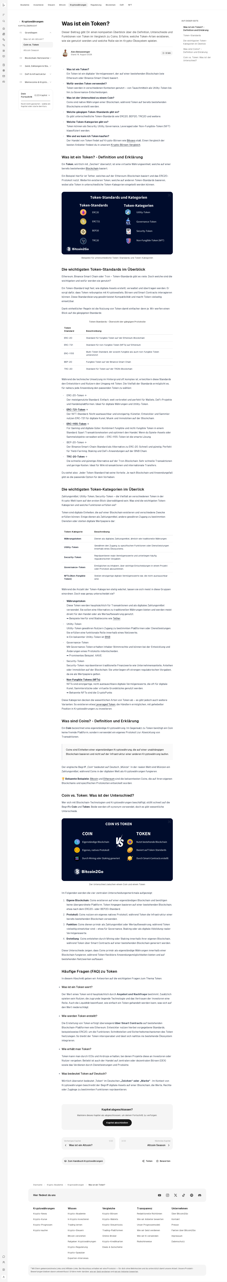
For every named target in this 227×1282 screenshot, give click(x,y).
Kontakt (176, 1219)
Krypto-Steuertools (112, 1225)
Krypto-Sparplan (76, 1252)
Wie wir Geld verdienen (148, 1230)
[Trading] (3, 50)
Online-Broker (109, 1236)
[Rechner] (3, 64)
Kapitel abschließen (117, 1122)
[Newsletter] (3, 76)
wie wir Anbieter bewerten (126, 1272)
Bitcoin (94, 778)
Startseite (37, 1185)
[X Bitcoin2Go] (175, 1195)
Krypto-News (40, 1213)
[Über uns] (3, 1262)
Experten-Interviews (78, 1258)
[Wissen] (3, 56)
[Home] (3, 28)
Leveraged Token (105, 704)
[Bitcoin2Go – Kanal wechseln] (3, 4)
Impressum (177, 1236)
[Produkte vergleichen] (3, 14)
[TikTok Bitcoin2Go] (183, 1195)
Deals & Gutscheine (112, 1247)
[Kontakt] (3, 1256)
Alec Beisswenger (80, 52)
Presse (175, 1225)
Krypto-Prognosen (42, 1225)
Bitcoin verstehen (77, 1236)
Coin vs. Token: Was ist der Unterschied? (197, 59)
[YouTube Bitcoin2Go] (159, 1195)
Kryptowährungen (32, 21)
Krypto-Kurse (40, 1219)
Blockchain (92, 168)
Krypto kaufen (40, 1230)
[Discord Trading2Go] (199, 1195)
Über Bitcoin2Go (180, 1213)
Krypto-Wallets (110, 1219)
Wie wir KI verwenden (147, 1236)
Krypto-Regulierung (78, 1247)
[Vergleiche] (3, 45)
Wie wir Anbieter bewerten (150, 1219)
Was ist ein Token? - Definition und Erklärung (195, 28)
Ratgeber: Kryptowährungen (82, 1241)
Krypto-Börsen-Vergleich (125, 144)
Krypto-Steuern (76, 1230)
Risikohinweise (144, 1241)
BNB (107, 637)
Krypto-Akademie (55, 1185)
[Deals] (3, 70)
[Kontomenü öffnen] (3, 1277)
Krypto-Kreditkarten (112, 1241)
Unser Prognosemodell (148, 1225)
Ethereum (109, 778)
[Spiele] (3, 81)
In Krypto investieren (78, 1219)
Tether (116, 618)
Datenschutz (178, 1241)
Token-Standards (192, 35)
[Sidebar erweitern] (3, 1269)
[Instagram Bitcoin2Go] (167, 1195)
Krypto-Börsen (110, 1213)
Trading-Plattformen (112, 1230)
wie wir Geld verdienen (100, 1272)
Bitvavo (131, 140)
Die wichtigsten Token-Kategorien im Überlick (195, 42)
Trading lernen (75, 1225)
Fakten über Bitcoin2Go (184, 1230)
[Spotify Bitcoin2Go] (191, 1195)
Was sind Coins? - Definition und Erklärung (195, 50)
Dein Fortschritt (26, 95)
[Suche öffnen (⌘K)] (3, 21)
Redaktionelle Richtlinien (149, 1213)
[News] (3, 34)
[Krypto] (3, 39)
